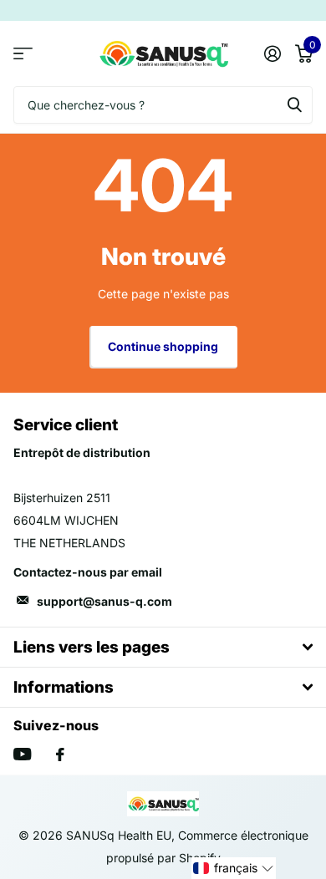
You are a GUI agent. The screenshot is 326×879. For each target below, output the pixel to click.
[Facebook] (60, 754)
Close (163, 647)
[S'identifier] (272, 53)
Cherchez (294, 105)
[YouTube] (22, 754)
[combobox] (163, 105)
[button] (233, 868)
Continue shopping (163, 346)
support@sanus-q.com (104, 601)
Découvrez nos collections (23, 54)
